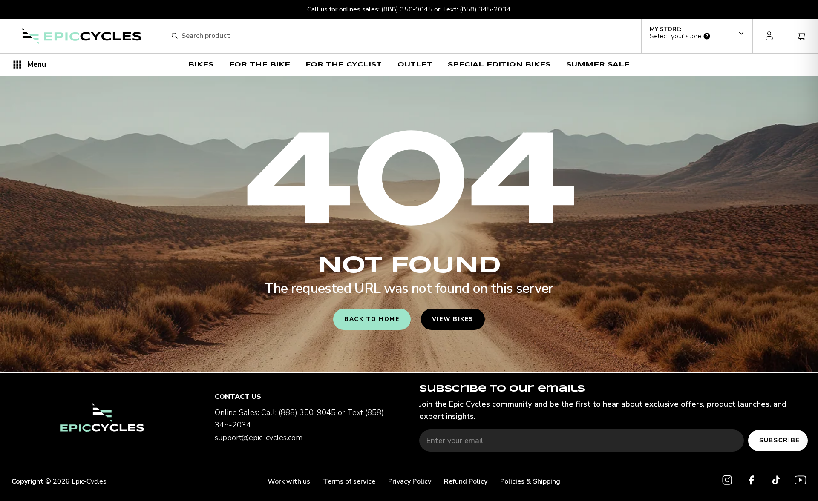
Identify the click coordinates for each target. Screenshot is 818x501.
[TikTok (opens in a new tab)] (776, 482)
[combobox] (407, 36)
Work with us (289, 481)
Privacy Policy (409, 481)
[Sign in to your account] (769, 36)
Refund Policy (465, 481)
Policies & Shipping (530, 481)
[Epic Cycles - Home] (82, 36)
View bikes (453, 319)
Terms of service (349, 481)
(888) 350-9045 (406, 9)
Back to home (372, 319)
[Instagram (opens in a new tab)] (727, 482)
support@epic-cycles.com (258, 437)
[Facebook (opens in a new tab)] (751, 482)
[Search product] (174, 36)
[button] (697, 33)
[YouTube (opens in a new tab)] (800, 482)
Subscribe (779, 440)
